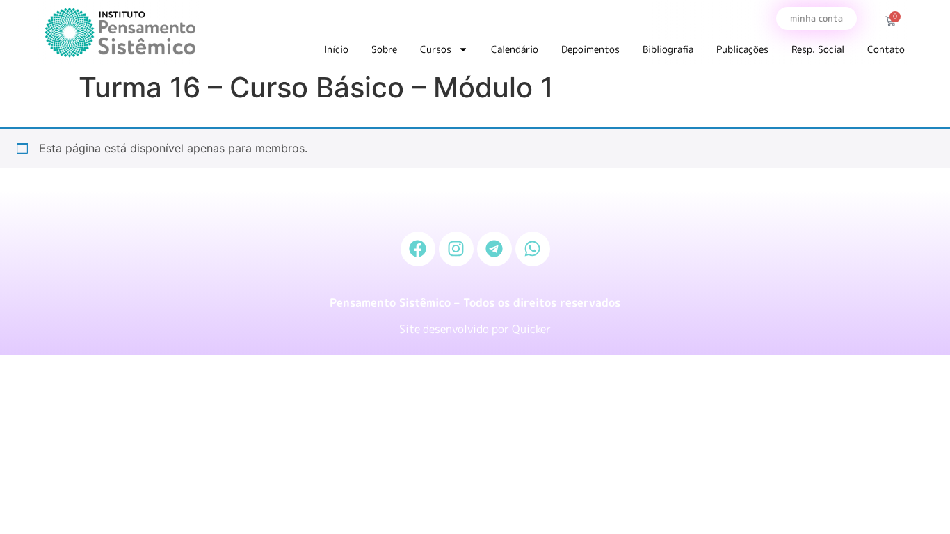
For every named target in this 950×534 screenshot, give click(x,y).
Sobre (384, 49)
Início (336, 49)
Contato (886, 49)
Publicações (742, 49)
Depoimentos (590, 49)
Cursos (435, 49)
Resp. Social (817, 49)
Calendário (514, 49)
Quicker (531, 329)
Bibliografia (668, 49)
